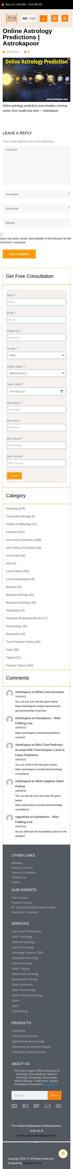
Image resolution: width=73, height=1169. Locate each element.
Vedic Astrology (22, 936)
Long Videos (14, 571)
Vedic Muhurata (22, 984)
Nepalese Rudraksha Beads (24, 618)
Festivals (11, 531)
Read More (51, 1084)
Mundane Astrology (18, 602)
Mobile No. (13, 330)
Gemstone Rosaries (25, 1036)
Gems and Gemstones (20, 539)
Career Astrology (23, 947)
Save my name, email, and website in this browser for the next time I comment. (35, 240)
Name (11, 295)
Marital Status (15, 366)
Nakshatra (12, 610)
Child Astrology (22, 963)
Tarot (15, 1006)
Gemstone (19, 1030)
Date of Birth (14, 384)
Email (10, 312)
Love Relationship (17, 579)
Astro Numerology (24, 990)
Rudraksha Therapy (25, 979)
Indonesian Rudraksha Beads (31, 1046)
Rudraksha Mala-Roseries (29, 1052)
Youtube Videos (16, 665)
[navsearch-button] (43, 17)
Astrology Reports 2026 (27, 952)
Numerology (13, 626)
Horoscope (13, 555)
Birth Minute (14, 438)
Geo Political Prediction (21, 547)
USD (32, 18)
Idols (9, 563)
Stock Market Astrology (27, 995)
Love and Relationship (26, 931)
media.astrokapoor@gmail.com (36, 1135)
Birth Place (13, 402)
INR (25, 18)
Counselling (19, 1011)
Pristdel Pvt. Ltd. (32, 1163)
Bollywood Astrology (25, 974)
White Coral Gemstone (50, 692)
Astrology (12, 508)
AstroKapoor (23, 692)
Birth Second (15, 456)
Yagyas (10, 657)
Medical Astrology (17, 594)
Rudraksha (13, 634)
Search (54, 1095)
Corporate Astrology (18, 516)
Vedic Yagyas (21, 968)
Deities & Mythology (18, 524)
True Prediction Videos (20, 641)
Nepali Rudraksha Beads (28, 1041)
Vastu (9, 649)
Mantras (11, 586)
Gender (11, 348)
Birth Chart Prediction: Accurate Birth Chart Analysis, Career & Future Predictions (40, 750)
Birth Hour (13, 420)
